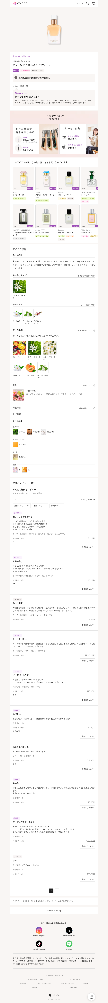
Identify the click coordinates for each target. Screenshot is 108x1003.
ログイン (80, 3)
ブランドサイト (74, 979)
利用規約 (23, 983)
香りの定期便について (35, 979)
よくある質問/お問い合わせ (54, 975)
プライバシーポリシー (43, 983)
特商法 (86, 983)
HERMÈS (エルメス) (21, 61)
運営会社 (34, 987)
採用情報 (73, 987)
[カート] (93, 3)
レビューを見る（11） (21, 86)
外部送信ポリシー (67, 983)
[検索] (87, 3)
